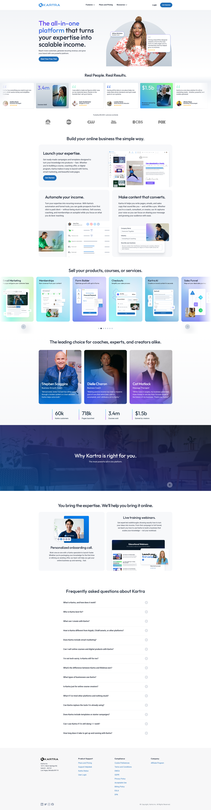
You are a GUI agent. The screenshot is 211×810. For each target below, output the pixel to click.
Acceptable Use (120, 783)
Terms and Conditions (123, 767)
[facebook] (52, 804)
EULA (117, 791)
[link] (17, 299)
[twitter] (45, 804)
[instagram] (49, 804)
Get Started (166, 5)
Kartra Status (83, 771)
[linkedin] (42, 804)
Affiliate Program (157, 763)
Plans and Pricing (85, 763)
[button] (99, 328)
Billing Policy (120, 787)
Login (154, 5)
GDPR (117, 775)
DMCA (117, 771)
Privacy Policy (120, 779)
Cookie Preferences (122, 763)
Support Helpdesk (85, 767)
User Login (82, 775)
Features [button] (89, 5)
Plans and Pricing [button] (106, 5)
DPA (116, 795)
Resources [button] (121, 5)
